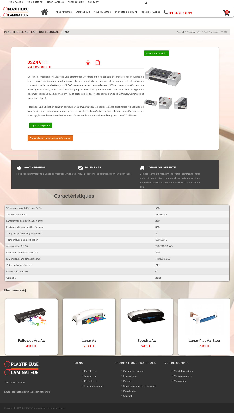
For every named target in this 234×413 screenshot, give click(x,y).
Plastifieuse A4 (194, 32)
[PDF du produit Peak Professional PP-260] (97, 63)
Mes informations (183, 371)
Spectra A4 (147, 341)
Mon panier (180, 380)
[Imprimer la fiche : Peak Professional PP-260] (88, 63)
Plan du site (129, 390)
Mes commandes (183, 375)
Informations (130, 375)
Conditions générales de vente (139, 385)
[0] (224, 12)
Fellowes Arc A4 (31, 341)
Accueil (180, 32)
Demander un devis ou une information (50, 138)
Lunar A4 (89, 341)
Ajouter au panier (41, 125)
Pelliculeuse (90, 380)
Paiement (128, 380)
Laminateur (90, 375)
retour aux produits (156, 53)
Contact (127, 395)
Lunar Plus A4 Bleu (204, 341)
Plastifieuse (90, 371)
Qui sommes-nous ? (133, 371)
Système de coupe (94, 385)
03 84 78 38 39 (17, 382)
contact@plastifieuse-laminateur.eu (31, 391)
